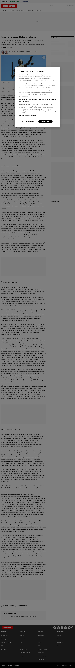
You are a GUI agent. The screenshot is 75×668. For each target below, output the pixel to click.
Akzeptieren (45, 121)
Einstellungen (29, 121)
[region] (37, 97)
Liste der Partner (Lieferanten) (28, 115)
